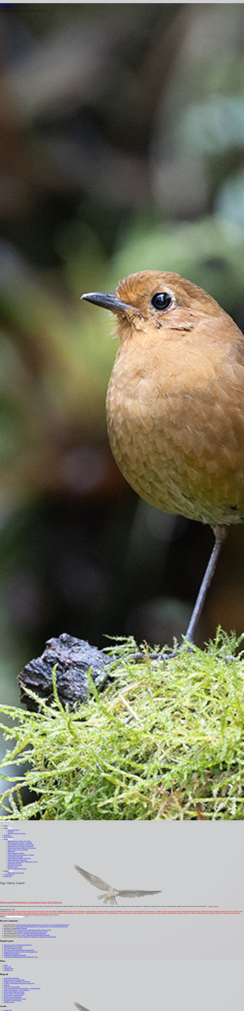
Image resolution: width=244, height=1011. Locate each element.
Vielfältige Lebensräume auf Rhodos (15, 955)
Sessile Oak (187, 913)
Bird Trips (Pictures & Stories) (18, 911)
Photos (6, 839)
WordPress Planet (9, 1002)
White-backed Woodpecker (40, 915)
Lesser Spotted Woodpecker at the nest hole (21, 844)
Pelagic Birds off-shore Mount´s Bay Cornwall (22, 848)
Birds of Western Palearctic (16, 873)
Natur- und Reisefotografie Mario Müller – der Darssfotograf (22, 988)
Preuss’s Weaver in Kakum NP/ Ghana (19, 858)
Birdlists (6, 871)
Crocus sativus (150, 911)
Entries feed (7, 967)
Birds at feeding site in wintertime (18, 850)
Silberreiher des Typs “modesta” (13, 946)
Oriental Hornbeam (91, 913)
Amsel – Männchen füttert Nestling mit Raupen (32, 933)
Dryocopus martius (232, 911)
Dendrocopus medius (219, 911)
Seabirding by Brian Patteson (12, 1000)
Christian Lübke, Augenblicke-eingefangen (17, 981)
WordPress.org (8, 970)
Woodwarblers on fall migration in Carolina (21, 855)
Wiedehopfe (11, 851)
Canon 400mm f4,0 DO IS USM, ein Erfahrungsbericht (20, 952)
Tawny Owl (3, 915)
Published (11, 832)
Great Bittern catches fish (15, 856)
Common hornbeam (139, 911)
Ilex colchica (53, 913)
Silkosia (193, 913)
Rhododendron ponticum (175, 913)
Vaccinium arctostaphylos (24, 915)
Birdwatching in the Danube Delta (14, 980)
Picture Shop (8, 876)
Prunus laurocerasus (126, 913)
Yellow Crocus (53, 915)
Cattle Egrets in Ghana (14, 863)
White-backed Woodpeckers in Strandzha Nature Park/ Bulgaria (31, 902)
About (6, 828)
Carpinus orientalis (102, 911)
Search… (3, 916)
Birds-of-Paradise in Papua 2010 (17, 860)
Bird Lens (6, 5)
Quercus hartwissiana (150, 913)
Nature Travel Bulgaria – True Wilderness (16, 990)
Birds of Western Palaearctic (36, 911)
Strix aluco (237, 913)
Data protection (8, 837)
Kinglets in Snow (13, 867)
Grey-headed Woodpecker (31, 913)
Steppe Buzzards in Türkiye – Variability (20, 843)
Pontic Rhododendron (112, 913)
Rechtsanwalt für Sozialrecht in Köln (15, 999)
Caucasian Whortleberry (115, 911)
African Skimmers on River (16, 853)
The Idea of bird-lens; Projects (17, 833)
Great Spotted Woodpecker (14, 913)
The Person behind (13, 830)
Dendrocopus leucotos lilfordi (191, 911)
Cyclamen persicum (161, 911)
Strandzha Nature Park (216, 913)
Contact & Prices (9, 874)
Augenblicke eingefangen (11, 978)
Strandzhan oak (228, 913)
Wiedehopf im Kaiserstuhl (11, 953)
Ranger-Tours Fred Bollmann (13, 997)
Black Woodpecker (79, 911)
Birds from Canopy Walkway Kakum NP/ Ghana (22, 862)
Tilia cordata (11, 915)
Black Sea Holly (68, 911)
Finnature (7, 985)
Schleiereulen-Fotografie (19, 928)
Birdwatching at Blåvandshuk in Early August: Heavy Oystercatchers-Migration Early (44, 925)
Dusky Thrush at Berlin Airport (17, 868)
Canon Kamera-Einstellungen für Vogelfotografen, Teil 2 (21, 957)
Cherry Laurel (128, 911)
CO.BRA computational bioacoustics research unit (19, 983)
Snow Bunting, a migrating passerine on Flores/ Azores (34, 930)
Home (6, 826)
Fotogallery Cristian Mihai (12, 987)
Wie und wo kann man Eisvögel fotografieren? (18, 945)
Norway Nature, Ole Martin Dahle (14, 993)
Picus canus (101, 913)
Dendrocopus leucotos (174, 911)
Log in (6, 965)
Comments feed (8, 968)
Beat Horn (7, 928)
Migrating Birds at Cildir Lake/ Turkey (19, 841)
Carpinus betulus (91, 911)
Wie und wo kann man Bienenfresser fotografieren (19, 950)
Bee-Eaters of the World (15, 865)
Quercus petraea (162, 913)
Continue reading (213, 906)
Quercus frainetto (137, 913)
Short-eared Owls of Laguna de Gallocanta (20, 846)
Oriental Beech (80, 913)
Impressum (7, 835)
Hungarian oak (44, 913)
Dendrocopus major (207, 911)
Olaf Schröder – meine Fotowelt (13, 995)
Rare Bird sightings (52, 911)
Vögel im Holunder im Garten (13, 948)
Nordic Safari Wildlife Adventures (14, 992)
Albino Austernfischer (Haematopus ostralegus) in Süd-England (37, 937)
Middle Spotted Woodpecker (66, 913)
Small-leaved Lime (202, 913)
